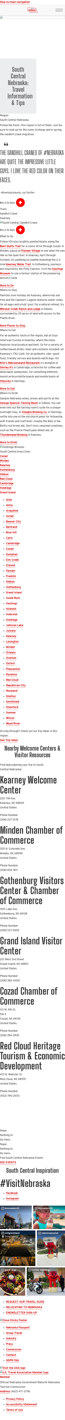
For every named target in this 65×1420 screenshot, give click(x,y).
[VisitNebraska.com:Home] (32, 11)
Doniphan (12, 554)
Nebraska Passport (18, 1327)
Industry (11, 1338)
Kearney (5, 465)
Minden (4, 461)
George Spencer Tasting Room (19, 403)
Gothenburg (7, 470)
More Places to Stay (12, 326)
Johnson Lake (14, 625)
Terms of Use (14, 1410)
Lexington (12, 642)
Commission (13, 1349)
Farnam (10, 571)
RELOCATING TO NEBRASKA (24, 1307)
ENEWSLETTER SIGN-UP (21, 1313)
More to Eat (7, 389)
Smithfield (12, 702)
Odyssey (5, 381)
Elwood (10, 565)
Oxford (10, 663)
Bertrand (11, 527)
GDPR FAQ (12, 1360)
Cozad (4, 456)
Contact (11, 1355)
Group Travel (14, 1333)
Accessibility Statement (21, 1404)
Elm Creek (12, 560)
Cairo (9, 538)
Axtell (10, 516)
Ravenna (11, 674)
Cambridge (6, 483)
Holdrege (5, 488)
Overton (11, 658)
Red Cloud (6, 479)
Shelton (11, 696)
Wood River (13, 723)
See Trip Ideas (9, 740)
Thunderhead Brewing (13, 435)
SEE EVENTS (8, 1162)
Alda (9, 500)
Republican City (16, 685)
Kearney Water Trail (18, 264)
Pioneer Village (30, 251)
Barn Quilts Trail (10, 246)
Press (9, 1344)
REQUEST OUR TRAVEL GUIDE (25, 1302)
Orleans (11, 652)
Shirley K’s (6, 367)
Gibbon (4, 474)
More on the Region (7, 202)
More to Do (7, 285)
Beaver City (13, 521)
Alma (9, 505)
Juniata (11, 631)
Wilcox (10, 718)
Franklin (11, 576)
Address (5, 1391)
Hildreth (11, 609)
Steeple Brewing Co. (34, 412)
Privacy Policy (15, 1399)
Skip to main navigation (15, 2)
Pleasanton (13, 669)
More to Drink (8, 442)
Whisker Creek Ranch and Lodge (20, 309)
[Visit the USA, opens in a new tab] (12, 1368)
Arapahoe (12, 511)
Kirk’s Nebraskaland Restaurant (20, 363)
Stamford (12, 707)
